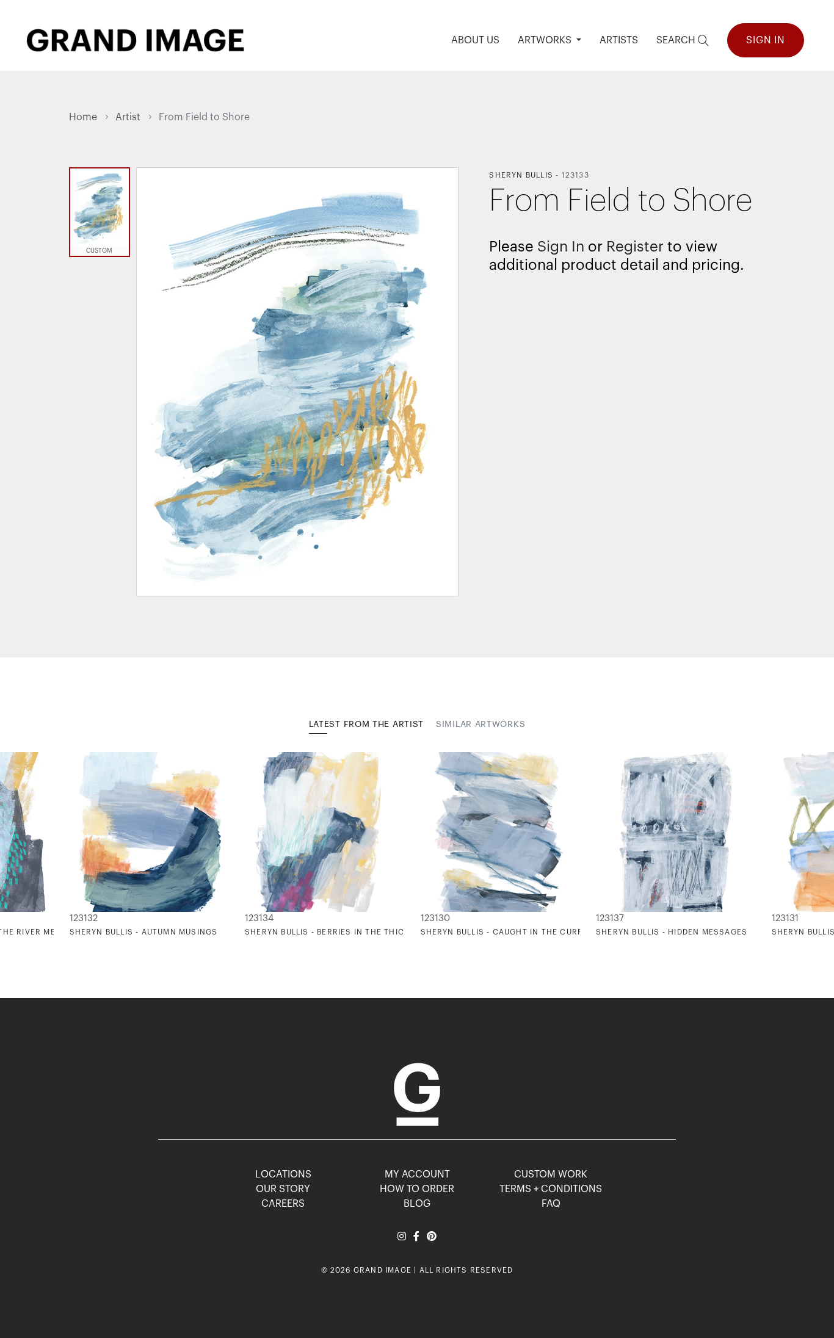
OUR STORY (283, 1189)
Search (677, 40)
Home (83, 117)
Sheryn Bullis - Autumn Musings (144, 932)
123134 (259, 918)
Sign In (765, 40)
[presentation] (78, 844)
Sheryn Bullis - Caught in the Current (510, 932)
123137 (610, 918)
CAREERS (283, 1204)
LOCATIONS (283, 1174)
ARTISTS (619, 40)
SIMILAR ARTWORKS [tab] (480, 724)
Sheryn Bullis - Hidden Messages (671, 932)
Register (635, 246)
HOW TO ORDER (417, 1189)
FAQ (551, 1204)
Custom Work (550, 1174)
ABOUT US (475, 40)
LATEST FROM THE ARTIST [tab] (366, 724)
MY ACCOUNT (417, 1174)
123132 (84, 918)
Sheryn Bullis (521, 175)
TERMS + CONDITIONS (550, 1189)
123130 (435, 918)
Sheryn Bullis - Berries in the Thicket (332, 932)
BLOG (417, 1204)
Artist (127, 117)
